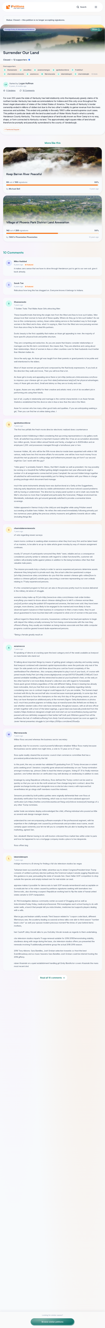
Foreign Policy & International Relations (19, 29)
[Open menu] (96, 7)
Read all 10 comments (52, 977)
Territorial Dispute (12, 130)
